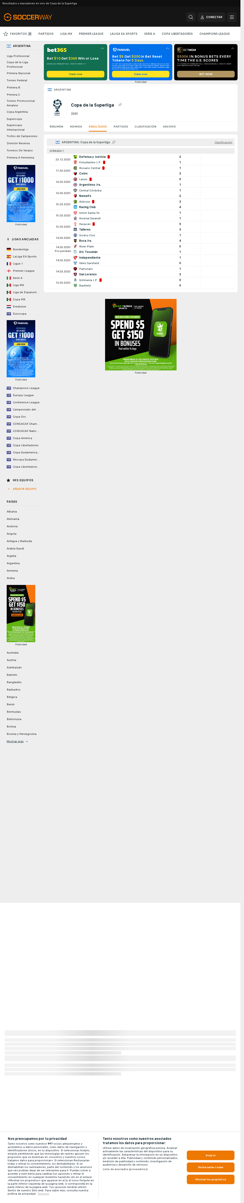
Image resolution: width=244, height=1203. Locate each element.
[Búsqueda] (191, 17)
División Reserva (18, 143)
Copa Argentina (17, 112)
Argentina (62, 89)
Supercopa (14, 119)
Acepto (211, 1155)
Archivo (169, 126)
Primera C (13, 95)
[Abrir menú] (232, 17)
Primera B (13, 87)
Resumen (56, 126)
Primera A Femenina (20, 157)
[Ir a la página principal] (36, 17)
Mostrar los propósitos (210, 1179)
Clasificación (145, 126)
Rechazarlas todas (210, 1167)
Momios (76, 126)
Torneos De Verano (20, 150)
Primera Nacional (18, 73)
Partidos (120, 126)
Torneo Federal (17, 80)
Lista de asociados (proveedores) (125, 1169)
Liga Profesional (18, 56)
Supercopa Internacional (16, 127)
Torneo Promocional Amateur (21, 103)
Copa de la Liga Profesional (17, 64)
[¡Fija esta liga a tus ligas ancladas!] (120, 105)
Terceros (43, 1193)
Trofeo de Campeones (22, 136)
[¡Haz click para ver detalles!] (141, 159)
